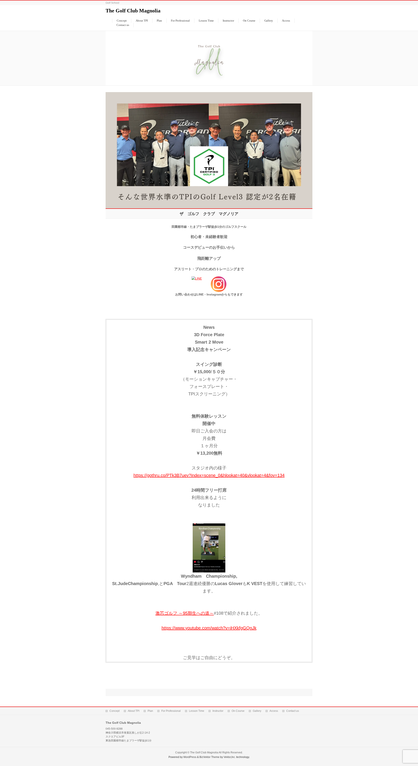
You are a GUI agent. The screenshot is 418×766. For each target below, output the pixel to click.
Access (274, 710)
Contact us (292, 710)
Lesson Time (196, 710)
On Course (238, 710)
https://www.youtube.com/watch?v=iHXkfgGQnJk (209, 628)
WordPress (189, 757)
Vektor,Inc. (230, 757)
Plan (150, 710)
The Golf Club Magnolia (133, 10)
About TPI (133, 710)
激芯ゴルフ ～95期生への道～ (184, 613)
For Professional (171, 710)
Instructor (217, 710)
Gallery (257, 710)
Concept (115, 710)
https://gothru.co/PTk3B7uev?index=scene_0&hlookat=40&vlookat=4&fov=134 (209, 475)
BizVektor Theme (209, 757)
